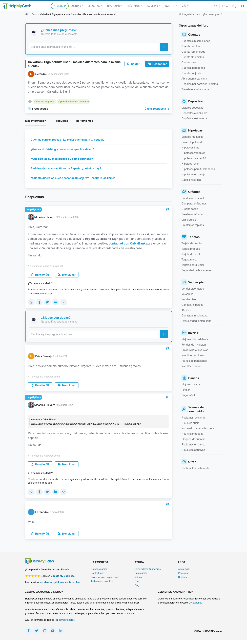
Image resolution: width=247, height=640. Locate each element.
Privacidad (183, 573)
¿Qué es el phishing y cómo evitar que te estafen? (62, 149)
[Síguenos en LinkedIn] (60, 630)
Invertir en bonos (191, 366)
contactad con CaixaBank (127, 243)
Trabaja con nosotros (102, 581)
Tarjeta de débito (191, 254)
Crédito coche (189, 209)
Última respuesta (155, 108)
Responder (159, 64)
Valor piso (187, 294)
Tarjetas (152, 5)
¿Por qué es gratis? (212, 14)
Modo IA (61, 5)
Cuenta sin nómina (192, 57)
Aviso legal (184, 569)
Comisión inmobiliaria (194, 315)
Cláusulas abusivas (193, 450)
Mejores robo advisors (194, 339)
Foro (225, 6)
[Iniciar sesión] (242, 6)
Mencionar (68, 274)
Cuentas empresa (44, 101)
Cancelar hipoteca (192, 305)
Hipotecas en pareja (193, 174)
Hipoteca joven (190, 163)
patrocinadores (67, 619)
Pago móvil (188, 395)
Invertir (170, 5)
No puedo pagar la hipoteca (198, 428)
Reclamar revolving (193, 417)
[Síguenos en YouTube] (52, 630)
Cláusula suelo (190, 423)
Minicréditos (188, 219)
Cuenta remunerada (193, 51)
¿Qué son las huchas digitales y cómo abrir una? (62, 159)
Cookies (182, 577)
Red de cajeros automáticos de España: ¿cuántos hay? (66, 168)
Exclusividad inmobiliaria (196, 321)
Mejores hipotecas (192, 137)
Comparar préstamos (194, 203)
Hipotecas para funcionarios (198, 169)
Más (184, 5)
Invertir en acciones (193, 355)
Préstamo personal (192, 198)
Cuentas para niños (193, 68)
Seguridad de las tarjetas (196, 270)
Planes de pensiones (194, 361)
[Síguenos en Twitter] (36, 630)
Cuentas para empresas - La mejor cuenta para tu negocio (67, 139)
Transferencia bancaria (195, 89)
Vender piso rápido (192, 288)
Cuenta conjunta (191, 73)
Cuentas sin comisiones (195, 41)
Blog (233, 6)
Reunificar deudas (192, 434)
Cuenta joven (189, 62)
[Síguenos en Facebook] (28, 630)
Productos (61, 121)
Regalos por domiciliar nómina (199, 84)
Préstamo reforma (192, 214)
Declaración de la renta (195, 468)
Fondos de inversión (193, 344)
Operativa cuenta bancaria (73, 101)
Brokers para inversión (194, 350)
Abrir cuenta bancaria (194, 78)
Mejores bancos (190, 384)
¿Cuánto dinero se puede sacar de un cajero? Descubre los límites (73, 178)
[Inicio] (17, 6)
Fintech (185, 390)
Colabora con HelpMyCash (105, 577)
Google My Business (63, 575)
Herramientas (84, 121)
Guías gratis (140, 573)
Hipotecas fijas (190, 147)
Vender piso (188, 299)
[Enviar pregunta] (164, 47)
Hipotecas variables (193, 153)
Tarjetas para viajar (192, 265)
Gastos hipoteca (191, 180)
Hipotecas (113, 5)
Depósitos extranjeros (194, 118)
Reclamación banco (193, 444)
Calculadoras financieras (147, 569)
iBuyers (186, 310)
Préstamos (133, 5)
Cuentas (76, 5)
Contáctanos (97, 573)
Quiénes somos (99, 569)
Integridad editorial (191, 14)
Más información (35, 121)
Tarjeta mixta (189, 259)
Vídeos (138, 577)
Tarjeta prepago (190, 249)
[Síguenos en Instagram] (44, 630)
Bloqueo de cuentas (193, 439)
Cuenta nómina (190, 46)
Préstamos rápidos (192, 225)
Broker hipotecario (192, 142)
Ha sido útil (41, 274)
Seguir (134, 64)
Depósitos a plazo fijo (194, 113)
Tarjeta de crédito (191, 243)
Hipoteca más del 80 (193, 158)
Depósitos (94, 5)
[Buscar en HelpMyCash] (215, 6)
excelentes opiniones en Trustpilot (60, 582)
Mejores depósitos (192, 107)
